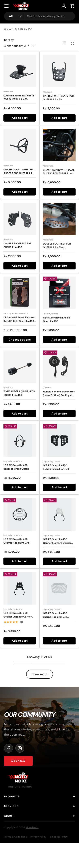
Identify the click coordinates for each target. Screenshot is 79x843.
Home (7, 29)
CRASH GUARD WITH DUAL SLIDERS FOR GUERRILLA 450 (19, 173)
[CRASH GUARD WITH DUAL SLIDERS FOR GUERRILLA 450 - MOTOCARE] (59, 145)
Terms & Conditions (15, 836)
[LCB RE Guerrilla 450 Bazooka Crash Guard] (19, 440)
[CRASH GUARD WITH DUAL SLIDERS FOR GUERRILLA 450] (19, 145)
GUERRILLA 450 (23, 29)
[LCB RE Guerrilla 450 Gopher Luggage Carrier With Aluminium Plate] (59, 514)
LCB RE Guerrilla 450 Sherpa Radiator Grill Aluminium (55, 617)
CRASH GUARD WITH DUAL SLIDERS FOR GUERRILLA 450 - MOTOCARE (59, 173)
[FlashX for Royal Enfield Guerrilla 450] (59, 293)
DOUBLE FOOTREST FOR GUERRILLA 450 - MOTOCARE (57, 247)
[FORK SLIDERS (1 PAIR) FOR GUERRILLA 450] (19, 366)
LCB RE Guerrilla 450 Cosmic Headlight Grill (16, 540)
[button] (72, 6)
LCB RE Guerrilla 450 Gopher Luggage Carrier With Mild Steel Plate (17, 616)
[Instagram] (19, 748)
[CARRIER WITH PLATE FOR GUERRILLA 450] (59, 71)
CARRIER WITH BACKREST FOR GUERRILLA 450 (18, 97)
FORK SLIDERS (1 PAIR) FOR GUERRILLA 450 (19, 393)
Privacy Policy (38, 836)
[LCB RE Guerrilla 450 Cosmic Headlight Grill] (19, 514)
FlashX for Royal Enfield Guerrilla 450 (56, 319)
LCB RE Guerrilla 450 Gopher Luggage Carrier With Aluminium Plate (57, 543)
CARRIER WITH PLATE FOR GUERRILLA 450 (58, 97)
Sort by (9, 40)
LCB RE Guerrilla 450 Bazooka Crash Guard (16, 467)
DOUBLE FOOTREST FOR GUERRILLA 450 (17, 245)
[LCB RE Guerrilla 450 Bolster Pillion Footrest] (59, 440)
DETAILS (18, 761)
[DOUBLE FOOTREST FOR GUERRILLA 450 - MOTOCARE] (59, 219)
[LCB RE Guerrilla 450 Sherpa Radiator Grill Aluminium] (59, 588)
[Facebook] (8, 748)
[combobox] (39, 16)
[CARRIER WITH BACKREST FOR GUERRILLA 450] (19, 71)
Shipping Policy (59, 836)
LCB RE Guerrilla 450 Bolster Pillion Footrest (56, 467)
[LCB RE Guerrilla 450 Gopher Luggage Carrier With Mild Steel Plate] (19, 588)
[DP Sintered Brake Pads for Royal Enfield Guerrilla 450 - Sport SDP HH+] (19, 293)
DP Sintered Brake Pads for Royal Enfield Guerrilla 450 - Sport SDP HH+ (19, 321)
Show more (39, 674)
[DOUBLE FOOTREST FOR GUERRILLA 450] (19, 219)
